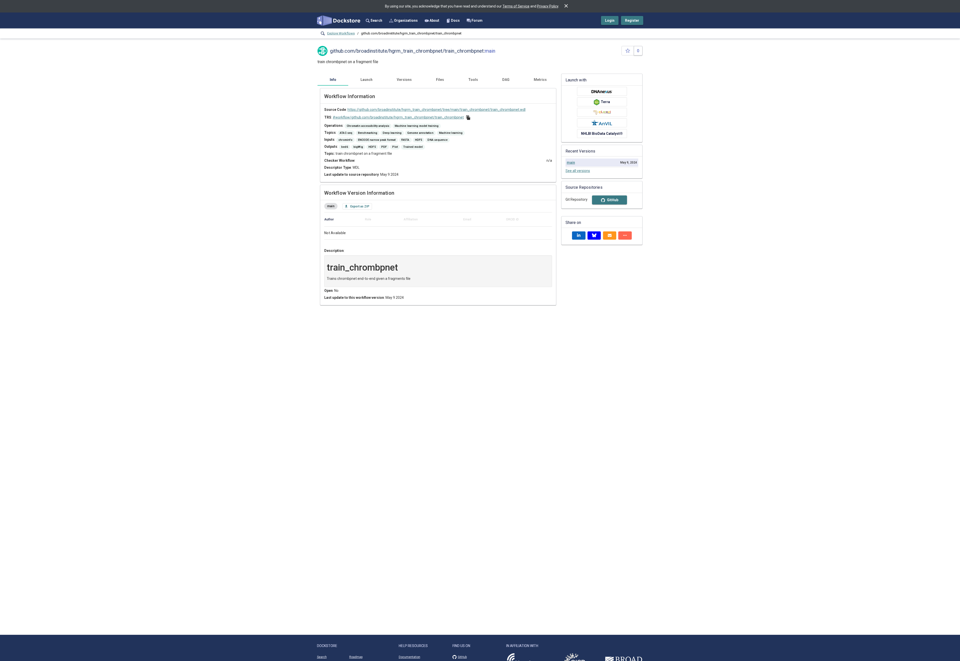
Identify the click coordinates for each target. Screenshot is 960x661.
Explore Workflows (341, 33)
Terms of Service (516, 6)
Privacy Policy (547, 6)
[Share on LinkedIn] (579, 235)
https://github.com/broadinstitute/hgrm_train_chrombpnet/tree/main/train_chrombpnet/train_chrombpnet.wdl (437, 110)
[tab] (333, 80)
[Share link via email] (609, 235)
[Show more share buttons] (625, 235)
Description (334, 251)
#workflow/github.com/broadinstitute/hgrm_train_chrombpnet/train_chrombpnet (398, 117)
